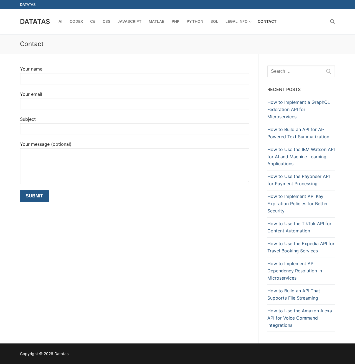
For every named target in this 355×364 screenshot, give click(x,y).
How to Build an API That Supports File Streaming (293, 294)
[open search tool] (332, 21)
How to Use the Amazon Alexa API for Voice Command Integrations (299, 318)
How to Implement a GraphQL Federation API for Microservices (298, 109)
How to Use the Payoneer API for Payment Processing (298, 180)
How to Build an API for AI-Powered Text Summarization (298, 133)
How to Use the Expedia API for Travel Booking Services (300, 247)
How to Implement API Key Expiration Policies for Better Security (297, 204)
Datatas (35, 21)
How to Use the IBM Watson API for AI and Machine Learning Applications (301, 157)
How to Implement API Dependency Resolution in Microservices (294, 271)
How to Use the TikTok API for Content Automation (299, 227)
